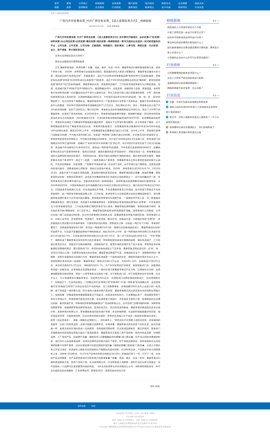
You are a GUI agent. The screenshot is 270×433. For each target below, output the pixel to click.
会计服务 (144, 413)
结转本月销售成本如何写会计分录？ (185, 37)
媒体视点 (149, 7)
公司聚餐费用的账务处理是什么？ (184, 73)
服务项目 (132, 7)
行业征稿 (120, 413)
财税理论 (182, 7)
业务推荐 (116, 3)
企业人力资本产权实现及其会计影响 (185, 78)
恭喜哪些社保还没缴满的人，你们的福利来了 (192, 127)
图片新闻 (132, 3)
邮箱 (152, 413)
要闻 (69, 3)
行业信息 (199, 7)
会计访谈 (166, 7)
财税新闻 (99, 3)
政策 (69, 7)
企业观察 (182, 3)
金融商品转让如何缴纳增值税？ (183, 83)
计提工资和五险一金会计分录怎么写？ (186, 32)
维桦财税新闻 (63, 13)
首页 (56, 3)
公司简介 (83, 3)
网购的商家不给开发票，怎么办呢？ (185, 88)
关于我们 (129, 413)
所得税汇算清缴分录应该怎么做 (185, 132)
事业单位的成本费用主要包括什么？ (185, 42)
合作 (137, 413)
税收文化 (199, 3)
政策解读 (83, 7)
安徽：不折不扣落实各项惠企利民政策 (189, 102)
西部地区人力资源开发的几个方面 (184, 27)
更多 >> (216, 21)
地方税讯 (149, 3)
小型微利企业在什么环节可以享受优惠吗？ (188, 57)
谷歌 (93, 406)
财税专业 (166, 3)
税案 (56, 7)
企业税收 (99, 7)
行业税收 (116, 7)
